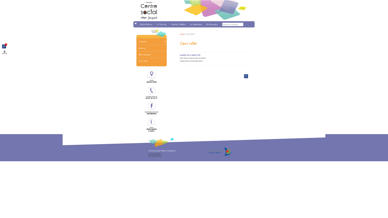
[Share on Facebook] (246, 78)
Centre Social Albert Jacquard (194, 4)
